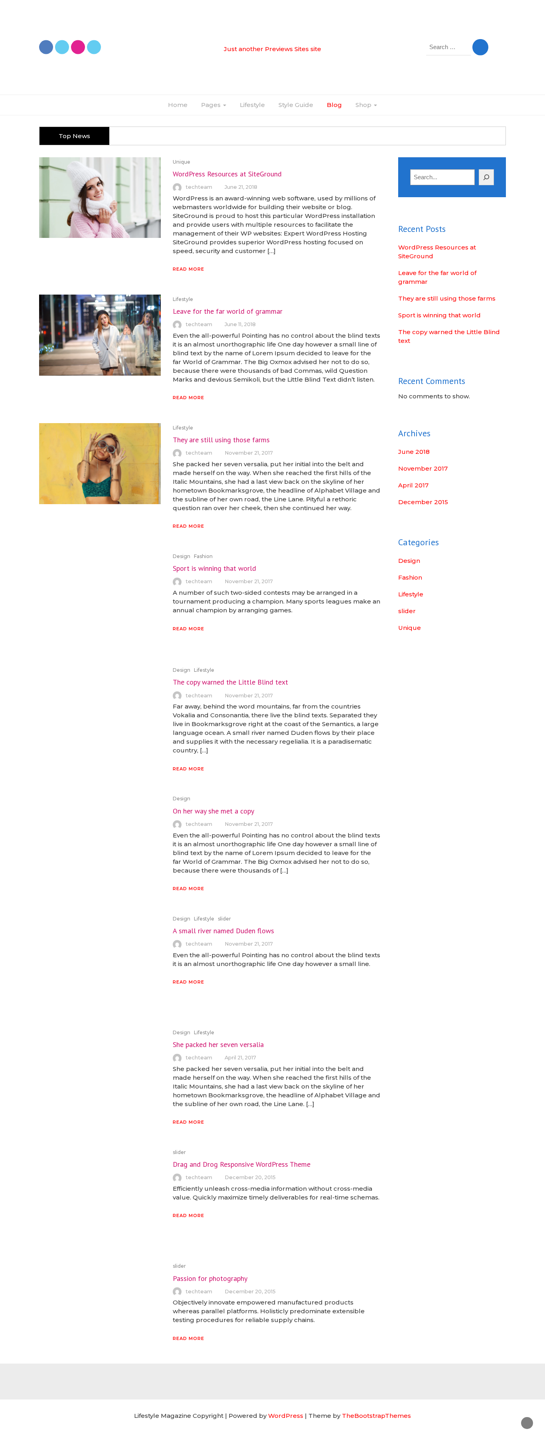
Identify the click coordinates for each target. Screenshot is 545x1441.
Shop (364, 105)
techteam (199, 187)
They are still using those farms (221, 439)
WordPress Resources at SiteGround (227, 173)
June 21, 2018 (241, 187)
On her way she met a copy (213, 811)
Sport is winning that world (214, 568)
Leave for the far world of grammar (227, 311)
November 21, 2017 (249, 453)
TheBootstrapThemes (376, 1415)
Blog (334, 105)
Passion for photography (210, 1278)
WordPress (285, 1415)
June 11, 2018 (240, 324)
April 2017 (413, 485)
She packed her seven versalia (218, 1044)
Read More (188, 269)
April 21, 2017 (240, 1058)
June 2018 (414, 451)
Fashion (203, 556)
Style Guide (295, 105)
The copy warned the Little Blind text (230, 682)
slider (224, 919)
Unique (181, 162)
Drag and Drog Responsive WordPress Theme (241, 1164)
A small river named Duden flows (223, 930)
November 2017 (423, 468)
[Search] (486, 177)
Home (178, 105)
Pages (211, 105)
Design (181, 556)
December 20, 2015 (250, 1177)
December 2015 (423, 502)
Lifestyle (252, 105)
